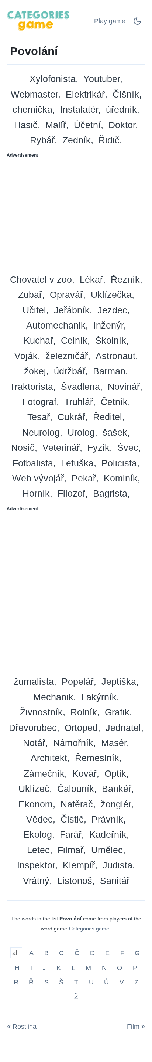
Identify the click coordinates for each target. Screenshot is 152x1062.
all (16, 953)
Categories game (89, 929)
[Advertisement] (76, 213)
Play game (109, 21)
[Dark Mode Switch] (137, 23)
